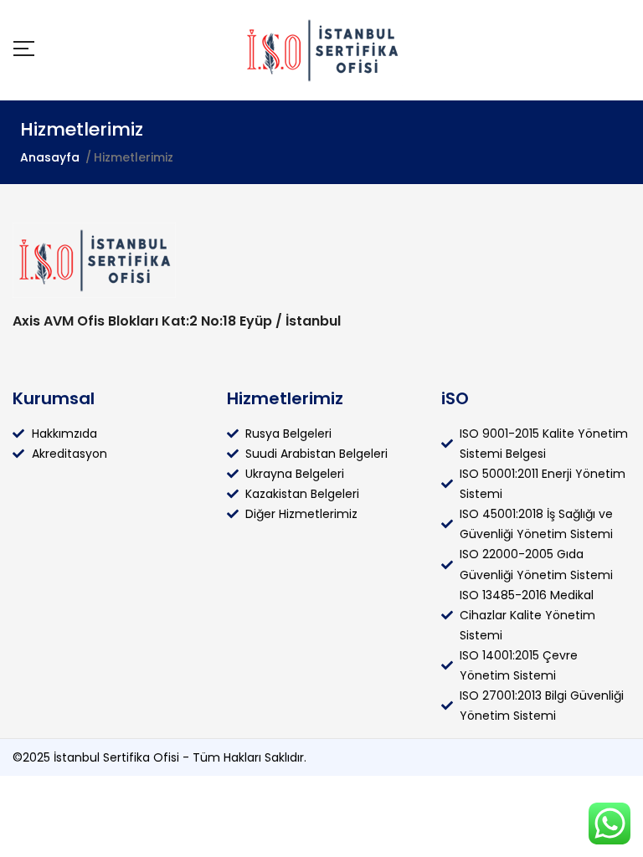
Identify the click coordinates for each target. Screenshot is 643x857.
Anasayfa (50, 157)
